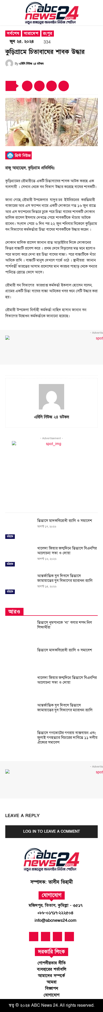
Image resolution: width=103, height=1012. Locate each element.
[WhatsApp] (63, 86)
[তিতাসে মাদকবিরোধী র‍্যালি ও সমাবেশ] (19, 529)
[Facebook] (39, 86)
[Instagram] (69, 936)
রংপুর (47, 33)
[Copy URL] (27, 86)
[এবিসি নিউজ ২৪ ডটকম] (10, 63)
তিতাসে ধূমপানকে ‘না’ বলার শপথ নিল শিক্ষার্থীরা (64, 625)
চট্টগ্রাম (10, 536)
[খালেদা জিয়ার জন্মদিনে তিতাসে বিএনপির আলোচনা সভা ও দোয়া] (19, 557)
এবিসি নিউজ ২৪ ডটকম (31, 63)
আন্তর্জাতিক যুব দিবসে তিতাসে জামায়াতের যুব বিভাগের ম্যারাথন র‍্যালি (64, 578)
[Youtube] (45, 936)
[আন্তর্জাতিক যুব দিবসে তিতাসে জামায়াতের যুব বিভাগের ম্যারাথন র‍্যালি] (19, 584)
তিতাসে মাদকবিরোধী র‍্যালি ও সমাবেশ (64, 520)
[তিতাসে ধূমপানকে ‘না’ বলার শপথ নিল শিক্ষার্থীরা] (19, 631)
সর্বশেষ (13, 33)
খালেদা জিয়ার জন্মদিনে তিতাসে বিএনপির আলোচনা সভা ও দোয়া (67, 551)
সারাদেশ (31, 33)
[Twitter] (51, 86)
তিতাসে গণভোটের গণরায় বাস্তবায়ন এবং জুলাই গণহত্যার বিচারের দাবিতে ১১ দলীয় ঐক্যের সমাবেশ (67, 737)
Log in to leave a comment (51, 831)
